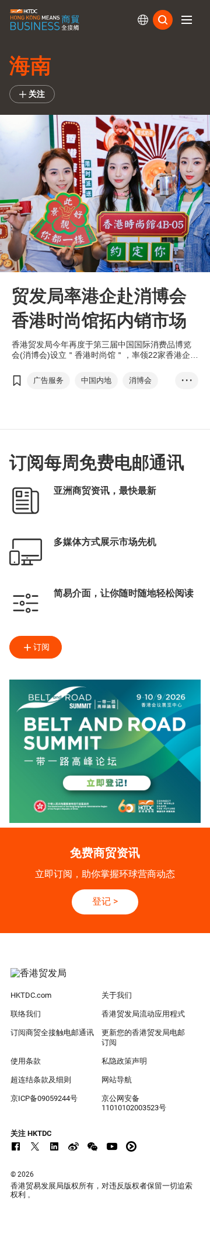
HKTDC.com (30, 995)
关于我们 (117, 995)
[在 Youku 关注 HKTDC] (131, 1146)
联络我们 (25, 1013)
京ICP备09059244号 (44, 1098)
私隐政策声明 (124, 1061)
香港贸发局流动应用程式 (143, 1013)
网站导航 (117, 1079)
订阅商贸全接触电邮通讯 (52, 1032)
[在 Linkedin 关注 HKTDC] (54, 1146)
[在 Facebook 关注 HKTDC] (15, 1146)
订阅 (41, 647)
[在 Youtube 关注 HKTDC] (112, 1146)
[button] (187, 20)
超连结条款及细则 (40, 1079)
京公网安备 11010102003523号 (134, 1103)
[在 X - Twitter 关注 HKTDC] (35, 1146)
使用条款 (25, 1061)
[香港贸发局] (105, 979)
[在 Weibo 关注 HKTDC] (73, 1146)
